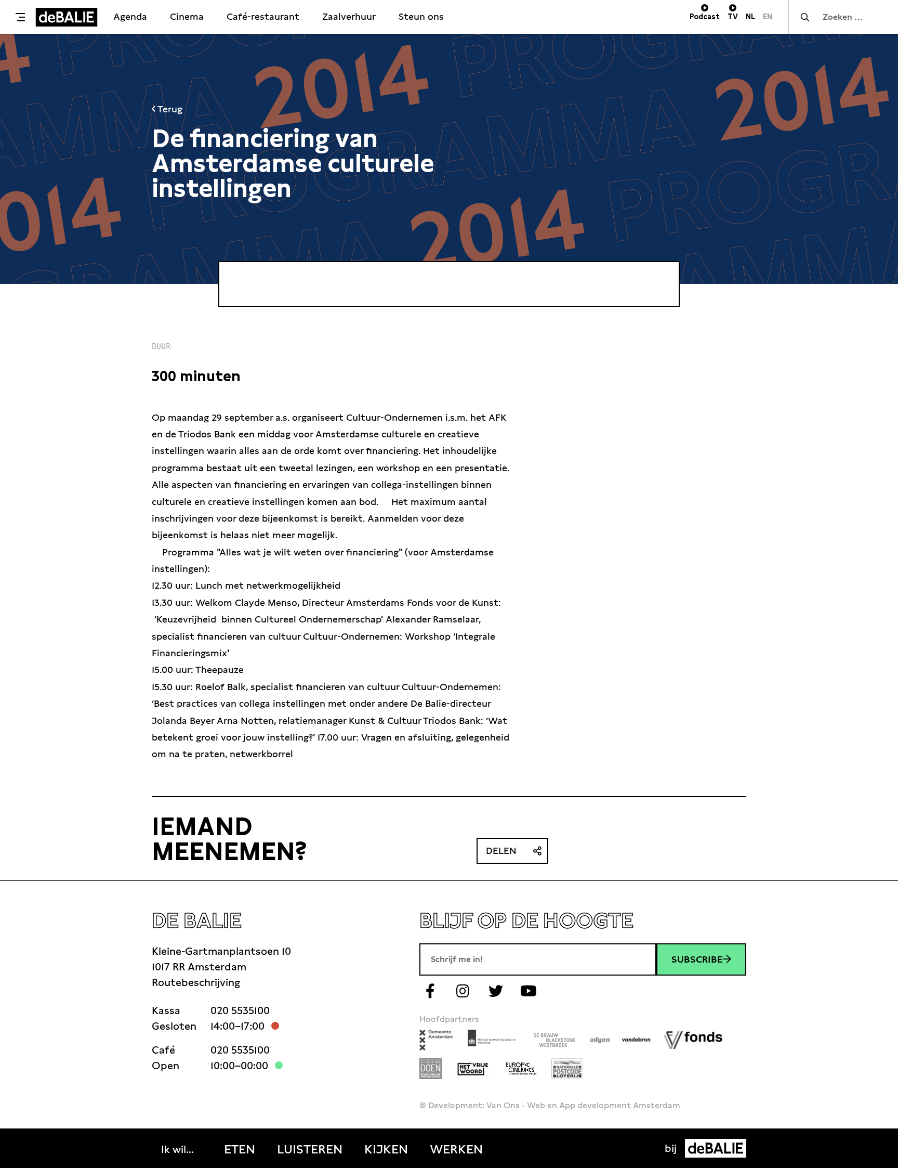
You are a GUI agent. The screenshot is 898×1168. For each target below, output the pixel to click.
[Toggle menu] (20, 17)
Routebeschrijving (196, 982)
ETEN (239, 1149)
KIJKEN (386, 1149)
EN (767, 16)
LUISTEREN (309, 1149)
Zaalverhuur (349, 16)
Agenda (130, 16)
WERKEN (456, 1149)
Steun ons (421, 16)
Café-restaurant (263, 16)
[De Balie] (66, 17)
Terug (168, 108)
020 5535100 (240, 1010)
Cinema (187, 16)
